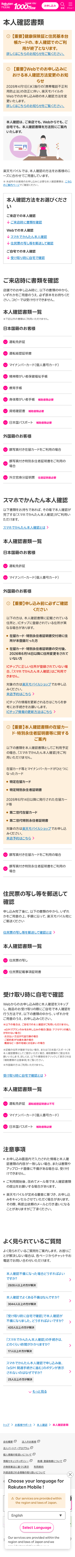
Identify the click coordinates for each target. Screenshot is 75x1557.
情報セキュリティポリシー (16, 1461)
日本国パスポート (30, 422)
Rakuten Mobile (8, 5)
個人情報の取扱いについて (17, 1454)
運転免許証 (17, 341)
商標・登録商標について (49, 1461)
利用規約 (38, 1466)
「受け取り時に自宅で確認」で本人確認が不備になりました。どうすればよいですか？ (34, 1321)
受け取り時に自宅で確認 (28, 257)
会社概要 (8, 1441)
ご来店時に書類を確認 (26, 222)
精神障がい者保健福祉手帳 (28, 376)
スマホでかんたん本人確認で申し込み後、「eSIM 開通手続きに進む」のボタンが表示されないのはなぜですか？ (35, 1371)
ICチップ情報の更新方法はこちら (29, 711)
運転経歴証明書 (20, 353)
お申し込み (50, 5)
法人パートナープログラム (16, 1448)
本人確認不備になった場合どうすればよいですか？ (35, 1279)
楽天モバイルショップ (36, 684)
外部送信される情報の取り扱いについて (24, 1472)
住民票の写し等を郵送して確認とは (27, 932)
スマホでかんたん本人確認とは (24, 527)
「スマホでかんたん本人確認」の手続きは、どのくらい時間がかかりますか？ (34, 1345)
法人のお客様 (29, 1441)
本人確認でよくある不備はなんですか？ (32, 1300)
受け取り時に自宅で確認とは (23, 1075)
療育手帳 (15, 388)
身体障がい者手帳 (31, 399)
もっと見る (39, 1391)
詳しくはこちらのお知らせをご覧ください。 (35, 53)
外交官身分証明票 (32, 477)
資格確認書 (26, 411)
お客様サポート (23, 1425)
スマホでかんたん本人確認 (29, 236)
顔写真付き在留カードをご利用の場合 (35, 449)
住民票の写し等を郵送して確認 (32, 243)
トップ (6, 1425)
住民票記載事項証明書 (25, 971)
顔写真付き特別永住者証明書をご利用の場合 (37, 463)
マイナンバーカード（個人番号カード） (34, 365)
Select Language (36, 1527)
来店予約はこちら (18, 694)
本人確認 (42, 1425)
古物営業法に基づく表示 (16, 1466)
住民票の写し (18, 960)
